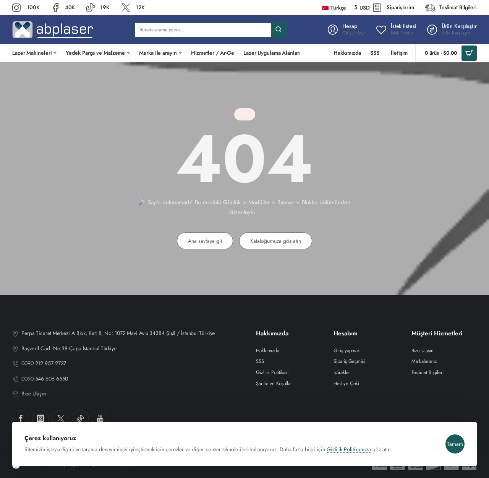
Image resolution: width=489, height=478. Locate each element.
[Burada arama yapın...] (278, 30)
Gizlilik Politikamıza (349, 449)
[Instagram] (40, 418)
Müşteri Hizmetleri (436, 334)
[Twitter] (60, 418)
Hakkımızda (272, 334)
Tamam (455, 444)
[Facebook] (20, 418)
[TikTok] (80, 418)
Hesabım (346, 334)
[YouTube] (100, 418)
